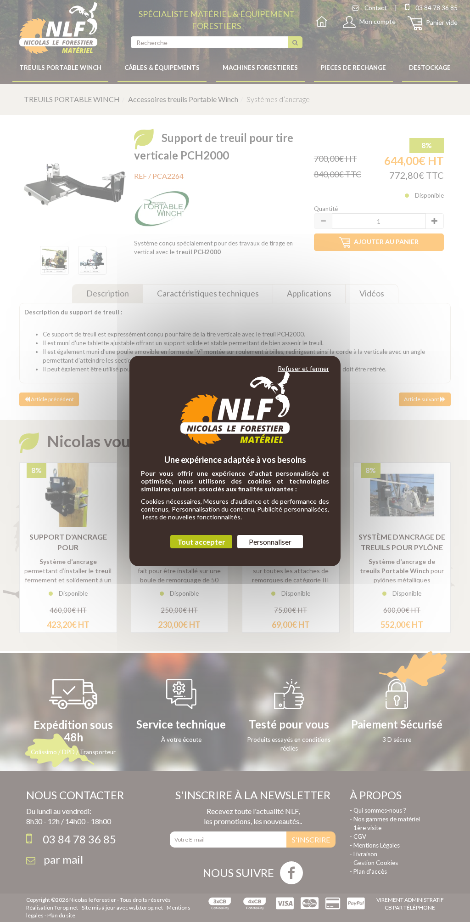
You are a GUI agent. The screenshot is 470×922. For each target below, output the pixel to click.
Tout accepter (201, 541)
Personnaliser (270, 541)
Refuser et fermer (303, 368)
